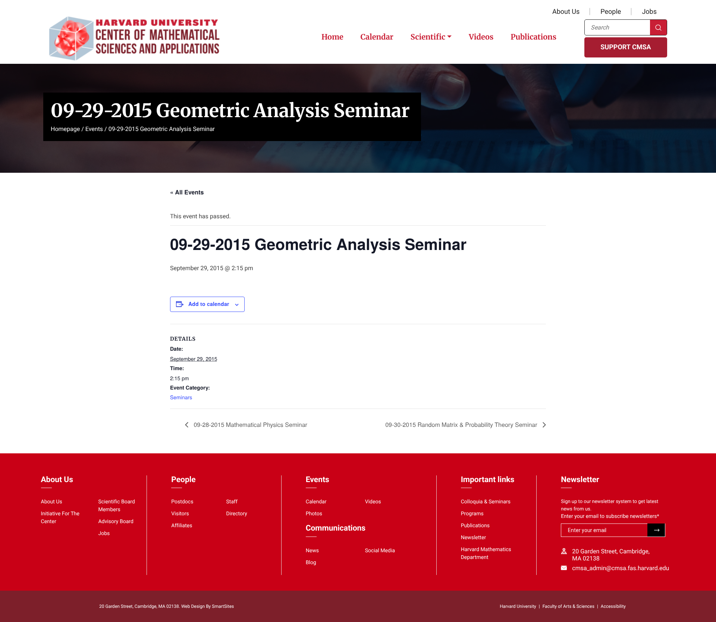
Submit (656, 530)
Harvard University (518, 606)
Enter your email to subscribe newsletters (610, 516)
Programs (472, 514)
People (610, 12)
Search (658, 27)
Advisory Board (116, 522)
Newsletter (473, 538)
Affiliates (181, 526)
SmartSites (223, 606)
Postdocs (182, 502)
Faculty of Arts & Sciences (568, 606)
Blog (311, 563)
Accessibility (613, 606)
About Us (566, 12)
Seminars (181, 397)
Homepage (65, 128)
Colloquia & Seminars (486, 502)
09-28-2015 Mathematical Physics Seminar (249, 424)
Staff (232, 502)
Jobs (649, 12)
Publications (533, 37)
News (312, 551)
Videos (481, 37)
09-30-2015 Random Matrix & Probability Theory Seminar (462, 424)
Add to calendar (208, 303)
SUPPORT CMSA (625, 47)
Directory (236, 514)
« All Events (187, 192)
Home (332, 37)
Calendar (377, 37)
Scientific (428, 37)
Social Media (380, 551)
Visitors (180, 514)
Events (94, 128)
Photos (314, 514)
